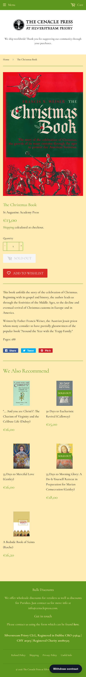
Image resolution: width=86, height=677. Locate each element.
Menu (11, 5)
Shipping (8, 227)
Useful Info (66, 655)
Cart (79, 5)
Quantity (8, 238)
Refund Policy (18, 655)
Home (6, 59)
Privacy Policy (50, 655)
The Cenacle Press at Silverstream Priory (43, 669)
